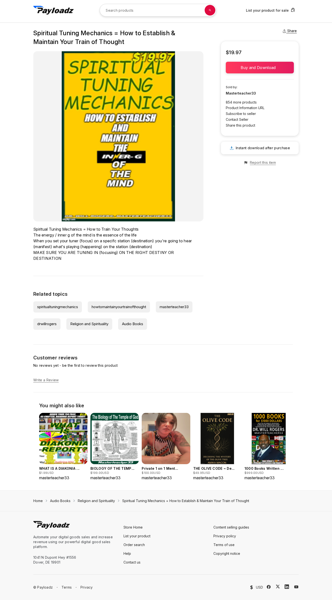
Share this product (240, 125)
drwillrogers (47, 324)
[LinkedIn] (287, 586)
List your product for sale (267, 10)
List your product (136, 536)
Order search (134, 545)
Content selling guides (231, 527)
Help (127, 553)
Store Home (133, 527)
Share (292, 31)
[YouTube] (296, 586)
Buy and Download (260, 67)
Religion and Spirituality (89, 324)
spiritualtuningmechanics (57, 306)
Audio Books (132, 324)
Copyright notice (226, 553)
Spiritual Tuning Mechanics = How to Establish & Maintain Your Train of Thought (185, 501)
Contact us (131, 562)
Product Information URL (245, 108)
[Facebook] (268, 586)
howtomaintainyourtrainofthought (119, 306)
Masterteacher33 (241, 93)
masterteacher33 (174, 306)
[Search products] (210, 10)
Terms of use (224, 545)
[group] (63, 447)
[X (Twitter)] (278, 586)
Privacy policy (224, 536)
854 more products (241, 102)
